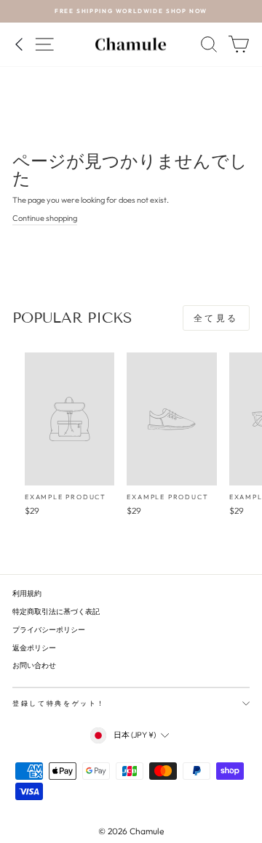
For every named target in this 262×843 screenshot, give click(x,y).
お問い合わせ (34, 665)
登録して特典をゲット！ (59, 703)
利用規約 (26, 593)
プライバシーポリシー (48, 629)
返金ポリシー (34, 648)
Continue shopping (44, 218)
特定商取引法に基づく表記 (56, 611)
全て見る (216, 317)
